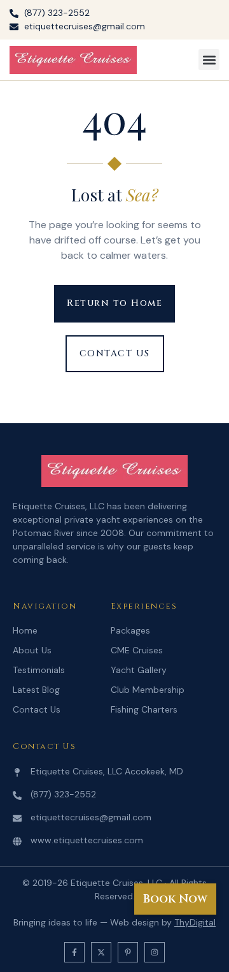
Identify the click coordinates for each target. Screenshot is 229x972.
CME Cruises (137, 650)
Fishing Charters (144, 709)
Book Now (175, 899)
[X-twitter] (101, 952)
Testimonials (39, 670)
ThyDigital (195, 922)
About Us (32, 650)
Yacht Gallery (139, 670)
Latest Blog (36, 689)
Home (25, 630)
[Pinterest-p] (128, 952)
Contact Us (36, 709)
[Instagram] (154, 952)
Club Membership (147, 689)
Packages (130, 630)
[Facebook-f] (74, 952)
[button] (208, 59)
